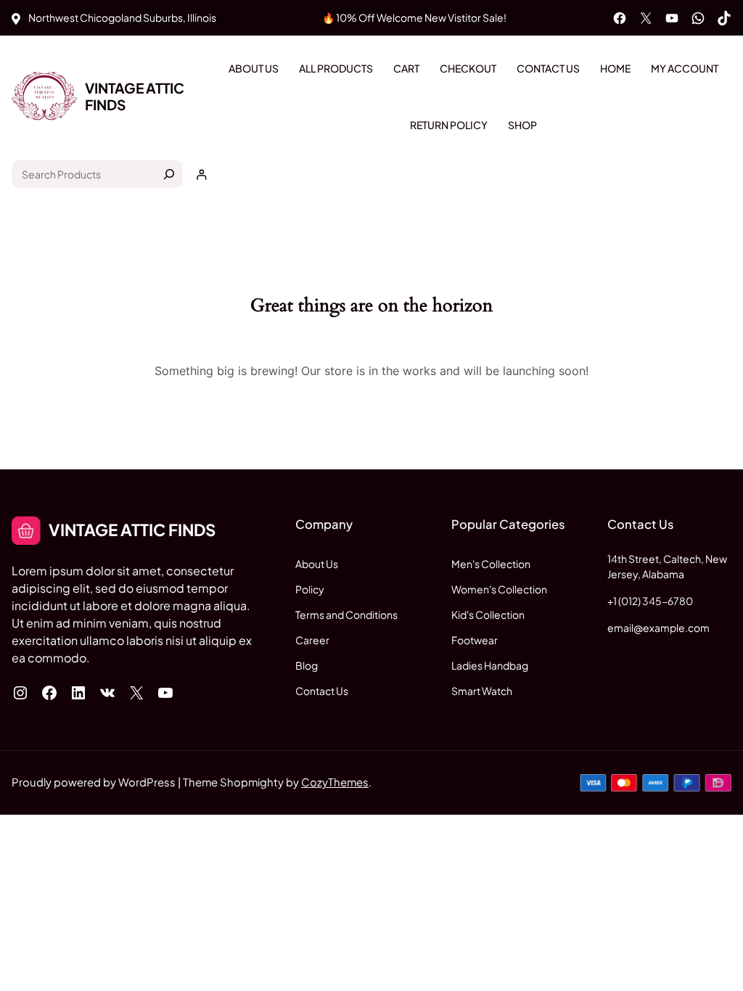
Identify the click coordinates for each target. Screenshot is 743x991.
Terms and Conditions (346, 614)
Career (312, 639)
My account (684, 68)
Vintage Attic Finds (134, 96)
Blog (306, 665)
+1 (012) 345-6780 (650, 600)
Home (615, 68)
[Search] (169, 174)
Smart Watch (481, 690)
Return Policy (449, 124)
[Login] (201, 174)
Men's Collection (490, 563)
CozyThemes (335, 782)
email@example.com (658, 627)
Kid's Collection (488, 614)
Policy (309, 589)
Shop (522, 124)
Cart (406, 68)
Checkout (468, 68)
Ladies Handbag (489, 665)
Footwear (474, 639)
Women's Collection (499, 589)
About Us (254, 68)
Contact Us (548, 68)
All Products (336, 68)
